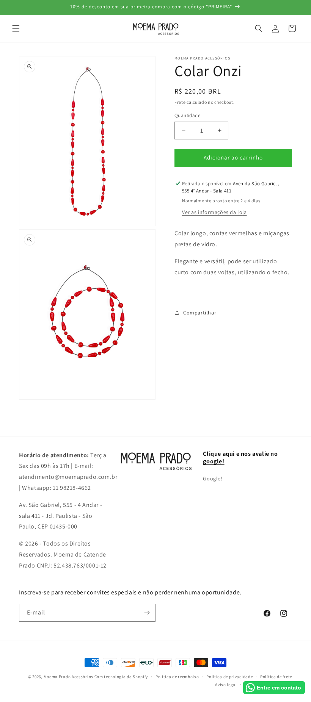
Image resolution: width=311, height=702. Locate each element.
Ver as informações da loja (214, 212)
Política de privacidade (229, 676)
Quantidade (187, 115)
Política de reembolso (177, 676)
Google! (212, 478)
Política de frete (276, 676)
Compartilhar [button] (199, 312)
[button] (16, 28)
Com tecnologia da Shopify (121, 676)
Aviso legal (226, 684)
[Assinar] (146, 613)
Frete (180, 102)
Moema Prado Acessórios (69, 676)
